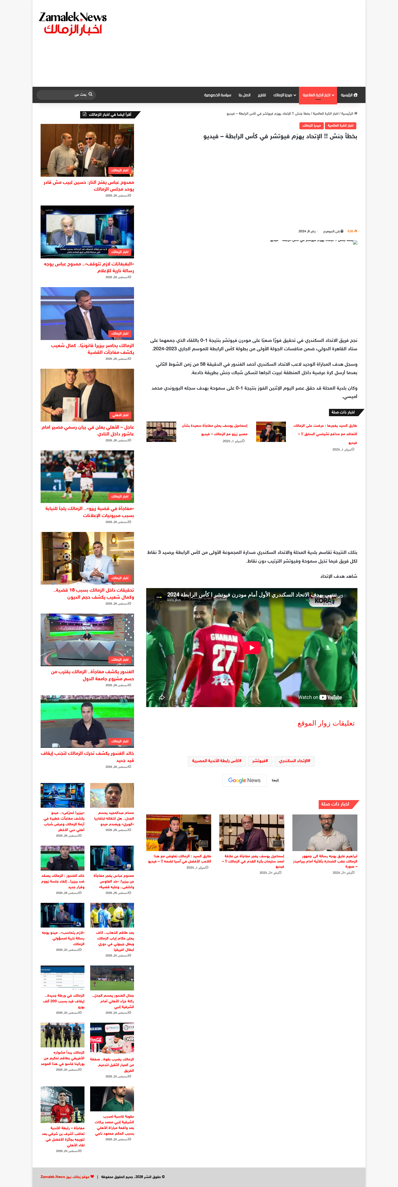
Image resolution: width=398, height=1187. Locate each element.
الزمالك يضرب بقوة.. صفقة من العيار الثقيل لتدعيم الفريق (112, 1065)
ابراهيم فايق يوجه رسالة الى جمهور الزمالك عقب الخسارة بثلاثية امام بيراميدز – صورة (325, 861)
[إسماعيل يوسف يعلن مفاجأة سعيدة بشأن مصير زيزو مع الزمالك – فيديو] (161, 432)
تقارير (262, 94)
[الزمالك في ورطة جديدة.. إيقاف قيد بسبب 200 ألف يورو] (62, 977)
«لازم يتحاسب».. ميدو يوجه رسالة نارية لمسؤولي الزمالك (63, 939)
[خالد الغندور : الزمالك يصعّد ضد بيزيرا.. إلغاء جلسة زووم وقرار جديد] (62, 858)
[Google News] (244, 781)
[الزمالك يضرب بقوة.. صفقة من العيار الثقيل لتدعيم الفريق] (112, 1038)
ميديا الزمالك (282, 94)
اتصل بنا (244, 94)
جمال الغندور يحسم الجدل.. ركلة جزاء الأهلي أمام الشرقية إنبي (113, 1001)
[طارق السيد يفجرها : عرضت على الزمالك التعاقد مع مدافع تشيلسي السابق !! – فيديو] (271, 432)
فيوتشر (259, 761)
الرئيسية (347, 94)
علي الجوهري (331, 231)
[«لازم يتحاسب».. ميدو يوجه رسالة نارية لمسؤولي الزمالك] (62, 915)
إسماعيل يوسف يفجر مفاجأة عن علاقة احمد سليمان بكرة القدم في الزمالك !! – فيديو (253, 861)
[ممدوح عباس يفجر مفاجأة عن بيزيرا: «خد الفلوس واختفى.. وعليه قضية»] (112, 858)
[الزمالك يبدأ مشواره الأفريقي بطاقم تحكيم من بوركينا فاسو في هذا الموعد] (62, 1035)
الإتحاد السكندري (293, 761)
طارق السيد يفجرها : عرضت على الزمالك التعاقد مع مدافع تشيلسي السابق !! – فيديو (325, 434)
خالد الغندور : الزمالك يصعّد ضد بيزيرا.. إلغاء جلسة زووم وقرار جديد (62, 882)
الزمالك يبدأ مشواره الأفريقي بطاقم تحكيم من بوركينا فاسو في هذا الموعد (62, 1058)
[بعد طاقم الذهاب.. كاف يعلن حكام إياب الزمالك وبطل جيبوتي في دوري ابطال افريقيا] (112, 915)
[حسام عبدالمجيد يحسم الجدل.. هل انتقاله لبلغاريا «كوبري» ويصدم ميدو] (112, 795)
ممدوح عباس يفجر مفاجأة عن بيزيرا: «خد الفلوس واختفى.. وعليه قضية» (114, 882)
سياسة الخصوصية (217, 94)
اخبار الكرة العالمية (316, 94)
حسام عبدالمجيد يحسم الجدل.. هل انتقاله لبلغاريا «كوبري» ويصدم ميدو (114, 819)
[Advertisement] (254, 43)
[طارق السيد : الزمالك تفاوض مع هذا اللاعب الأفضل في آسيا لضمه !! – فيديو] (178, 832)
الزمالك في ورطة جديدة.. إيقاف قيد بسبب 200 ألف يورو (63, 1001)
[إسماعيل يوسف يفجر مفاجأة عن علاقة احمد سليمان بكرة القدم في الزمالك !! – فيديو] (251, 832)
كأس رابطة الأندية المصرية (215, 761)
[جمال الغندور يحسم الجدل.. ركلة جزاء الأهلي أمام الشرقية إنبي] (112, 977)
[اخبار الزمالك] (74, 23)
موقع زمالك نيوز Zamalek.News (65, 1177)
